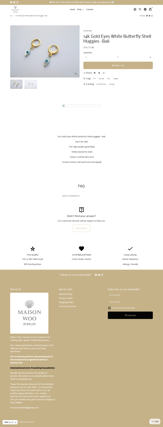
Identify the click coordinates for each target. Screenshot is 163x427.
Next (76, 51)
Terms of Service (67, 306)
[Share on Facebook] (147, 15)
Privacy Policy (66, 298)
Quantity (87, 52)
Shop (80, 9)
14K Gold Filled (101, 84)
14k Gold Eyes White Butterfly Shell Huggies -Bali (31, 15)
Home (72, 9)
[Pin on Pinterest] (149, 15)
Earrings (87, 31)
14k (94, 78)
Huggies (115, 78)
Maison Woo (29, 422)
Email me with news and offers (123, 308)
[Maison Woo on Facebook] (11, 2)
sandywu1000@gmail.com (24, 407)
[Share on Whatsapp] (152, 15)
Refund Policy (65, 294)
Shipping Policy (66, 302)
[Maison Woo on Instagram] (17, 2)
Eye (108, 78)
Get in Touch (81, 228)
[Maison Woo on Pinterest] (14, 2)
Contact (89, 9)
